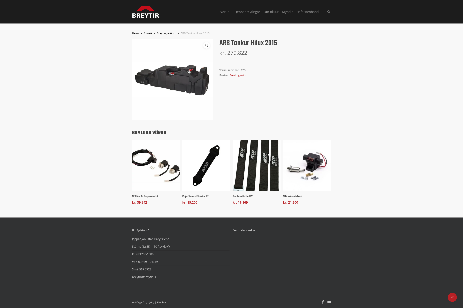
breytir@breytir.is (144, 277)
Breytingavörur (166, 33)
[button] (206, 45)
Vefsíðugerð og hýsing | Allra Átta (149, 302)
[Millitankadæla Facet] (307, 165)
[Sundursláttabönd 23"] (257, 165)
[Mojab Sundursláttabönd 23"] (206, 165)
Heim (135, 33)
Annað (148, 33)
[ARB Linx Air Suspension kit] (156, 165)
